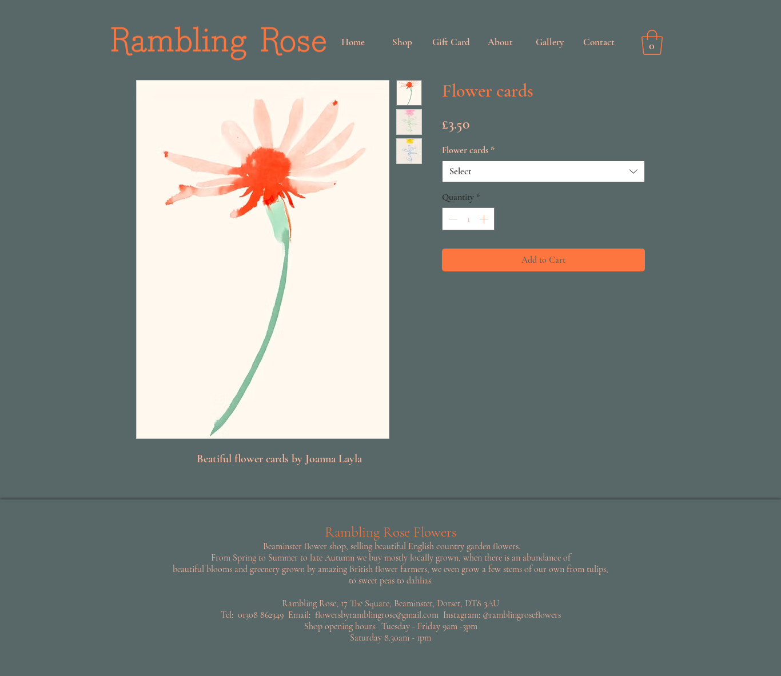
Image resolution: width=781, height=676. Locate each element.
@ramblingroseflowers (522, 615)
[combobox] (543, 171)
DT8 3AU (482, 603)
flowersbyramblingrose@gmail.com (377, 615)
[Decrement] (452, 219)
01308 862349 (261, 615)
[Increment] (485, 219)
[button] (652, 42)
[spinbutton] (468, 219)
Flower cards (468, 150)
